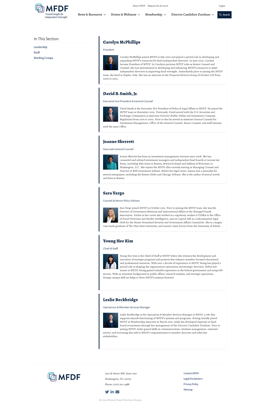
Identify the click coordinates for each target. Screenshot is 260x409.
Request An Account (158, 6)
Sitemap (188, 389)
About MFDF (139, 6)
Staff (37, 52)
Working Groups (43, 58)
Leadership (40, 47)
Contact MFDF (191, 373)
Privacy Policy (191, 384)
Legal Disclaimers (193, 379)
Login (222, 6)
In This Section (46, 39)
